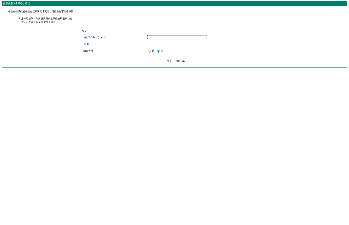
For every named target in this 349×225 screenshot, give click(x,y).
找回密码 (180, 61)
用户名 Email (96, 37)
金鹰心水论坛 (22, 3)
